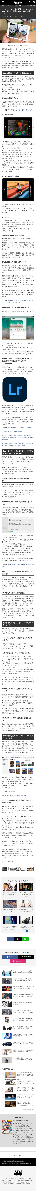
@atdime (11, 956)
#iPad (22, 16)
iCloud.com (11, 791)
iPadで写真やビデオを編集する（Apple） (21, 110)
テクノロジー (9, 5)
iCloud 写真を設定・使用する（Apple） (14, 795)
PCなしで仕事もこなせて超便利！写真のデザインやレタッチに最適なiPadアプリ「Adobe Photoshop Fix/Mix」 (18, 437)
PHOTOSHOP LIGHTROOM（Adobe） (20, 428)
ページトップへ (18, 1155)
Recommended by (22, 931)
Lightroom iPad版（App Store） (12, 431)
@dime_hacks (19, 961)
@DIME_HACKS (27, 956)
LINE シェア (25, 939)
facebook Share (10, 939)
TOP (3, 5)
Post (18, 939)
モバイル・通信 (17, 5)
